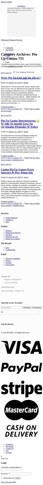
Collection (9, 48)
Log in (18, 478)
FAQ (7, 222)
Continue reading (8, 107)
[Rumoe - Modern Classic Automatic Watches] (11, 40)
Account (9, 58)
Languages (21, 6)
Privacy (8, 261)
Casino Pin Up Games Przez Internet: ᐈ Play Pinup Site (17, 171)
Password (5, 474)
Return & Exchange (13, 239)
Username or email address (11, 467)
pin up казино (6, 111)
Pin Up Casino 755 (6, 73)
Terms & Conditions (13, 259)
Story (7, 248)
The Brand (9, 50)
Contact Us (10, 54)
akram (26, 83)
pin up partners (6, 205)
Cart (7, 56)
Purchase (9, 235)
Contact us (9, 220)
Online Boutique (12, 218)
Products (9, 231)
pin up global (34, 203)
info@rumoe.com (7, 287)
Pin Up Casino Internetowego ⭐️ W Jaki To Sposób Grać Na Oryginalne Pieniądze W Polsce (20, 123)
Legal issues (10, 265)
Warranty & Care (12, 237)
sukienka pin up (18, 160)
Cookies (8, 263)
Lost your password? (8, 482)
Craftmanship (10, 250)
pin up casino (35, 109)
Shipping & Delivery (13, 233)
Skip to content (6, 2)
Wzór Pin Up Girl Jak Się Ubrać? (21, 77)
